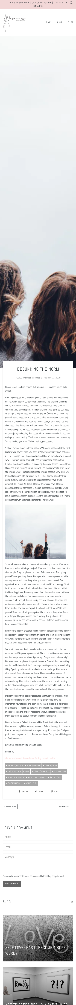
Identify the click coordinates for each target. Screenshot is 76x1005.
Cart (70, 22)
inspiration (14, 771)
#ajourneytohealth (46, 758)
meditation (60, 771)
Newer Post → (65, 806)
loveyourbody (42, 771)
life (27, 771)
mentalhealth (16, 777)
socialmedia (15, 783)
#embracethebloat (13, 758)
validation (31, 783)
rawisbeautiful (37, 777)
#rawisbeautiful (30, 758)
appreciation (15, 765)
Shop (59, 22)
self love (55, 777)
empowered (34, 765)
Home (48, 22)
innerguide (51, 765)
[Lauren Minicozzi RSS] (72, 902)
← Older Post (10, 806)
